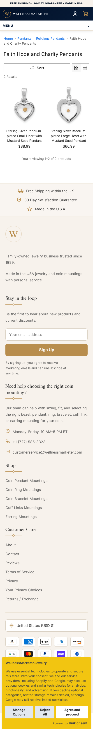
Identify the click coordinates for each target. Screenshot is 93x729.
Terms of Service (19, 572)
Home (8, 38)
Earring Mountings (21, 516)
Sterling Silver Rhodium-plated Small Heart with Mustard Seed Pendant (24, 135)
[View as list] (85, 68)
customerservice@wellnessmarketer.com (47, 452)
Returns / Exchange (22, 599)
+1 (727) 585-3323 (29, 442)
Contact (12, 554)
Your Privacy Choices (23, 590)
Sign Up (46, 349)
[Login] (75, 13)
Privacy (11, 581)
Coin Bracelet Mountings (26, 498)
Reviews (12, 563)
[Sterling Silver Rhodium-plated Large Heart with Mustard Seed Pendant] (68, 105)
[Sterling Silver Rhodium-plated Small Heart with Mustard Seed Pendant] (24, 105)
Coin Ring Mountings (23, 489)
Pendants (24, 38)
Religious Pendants (50, 38)
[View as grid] (76, 68)
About (10, 545)
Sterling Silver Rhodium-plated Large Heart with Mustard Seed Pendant (69, 135)
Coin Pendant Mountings (26, 480)
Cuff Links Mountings (23, 507)
